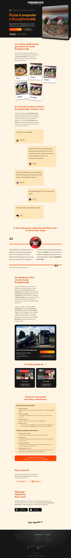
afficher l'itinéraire (47, 352)
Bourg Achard (37, 537)
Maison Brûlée (37, 540)
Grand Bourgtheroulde (39, 538)
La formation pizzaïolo (49, 540)
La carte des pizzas (48, 538)
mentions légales (35, 552)
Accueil (46, 537)
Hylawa (38, 555)
